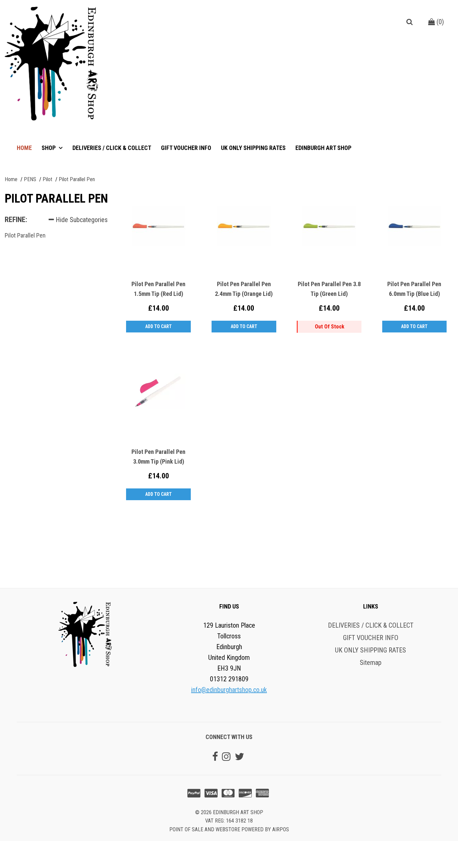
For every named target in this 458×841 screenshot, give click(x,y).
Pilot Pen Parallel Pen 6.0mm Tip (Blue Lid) (414, 288)
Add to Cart (158, 326)
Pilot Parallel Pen (25, 235)
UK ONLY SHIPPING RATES (253, 147)
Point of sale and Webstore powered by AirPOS (229, 829)
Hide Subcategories (81, 220)
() (439, 22)
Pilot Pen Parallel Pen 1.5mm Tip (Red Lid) (158, 288)
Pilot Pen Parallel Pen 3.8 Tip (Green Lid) (329, 288)
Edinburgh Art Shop (323, 147)
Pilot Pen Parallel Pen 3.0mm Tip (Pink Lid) (158, 456)
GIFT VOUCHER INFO (186, 147)
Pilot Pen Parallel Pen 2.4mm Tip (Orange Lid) (244, 288)
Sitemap (371, 663)
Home (24, 147)
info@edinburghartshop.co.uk (229, 690)
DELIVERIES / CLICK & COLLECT (111, 147)
